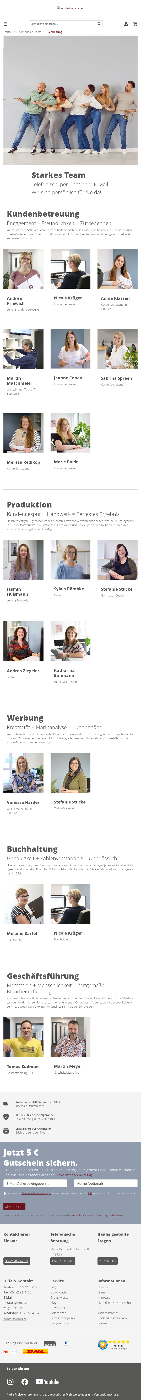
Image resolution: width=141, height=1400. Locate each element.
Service (57, 1281)
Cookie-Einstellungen (112, 1318)
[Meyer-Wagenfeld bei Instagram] (14, 1384)
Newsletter (57, 1308)
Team (101, 1292)
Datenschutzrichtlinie (81, 1215)
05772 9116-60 (20, 1292)
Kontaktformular (16, 1261)
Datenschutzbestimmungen (36, 1193)
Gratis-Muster (60, 1297)
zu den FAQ (107, 1261)
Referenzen (58, 1313)
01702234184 (29, 1313)
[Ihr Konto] (126, 23)
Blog (53, 1303)
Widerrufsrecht (107, 1313)
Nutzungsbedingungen (111, 1215)
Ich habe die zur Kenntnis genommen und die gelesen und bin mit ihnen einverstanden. (73, 1193)
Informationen (111, 1281)
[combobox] (62, 23)
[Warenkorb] (134, 23)
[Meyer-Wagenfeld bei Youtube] (51, 1384)
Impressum (105, 1297)
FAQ (53, 1287)
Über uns (104, 1287)
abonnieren (14, 1206)
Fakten (102, 1323)
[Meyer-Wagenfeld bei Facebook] (28, 1384)
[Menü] (6, 23)
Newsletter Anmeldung (74, 1175)
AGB (90, 1193)
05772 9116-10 (62, 1261)
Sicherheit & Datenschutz (115, 1303)
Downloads (58, 1292)
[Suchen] (99, 23)
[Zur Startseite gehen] (70, 11)
